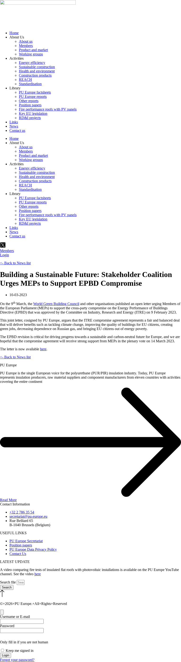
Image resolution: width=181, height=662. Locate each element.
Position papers (30, 105)
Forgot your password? (17, 660)
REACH (25, 80)
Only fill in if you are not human (24, 642)
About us (26, 41)
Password (7, 626)
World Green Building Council (56, 304)
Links (13, 122)
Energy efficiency (32, 63)
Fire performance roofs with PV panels (48, 109)
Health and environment (37, 71)
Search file (8, 582)
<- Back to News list (15, 263)
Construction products (35, 75)
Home (14, 33)
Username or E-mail (15, 617)
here (43, 349)
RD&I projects (30, 118)
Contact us (17, 130)
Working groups (31, 54)
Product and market (33, 50)
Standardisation (30, 84)
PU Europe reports (33, 97)
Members (26, 46)
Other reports (28, 101)
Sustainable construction (37, 67)
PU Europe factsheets (35, 92)
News (13, 126)
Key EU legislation (33, 114)
